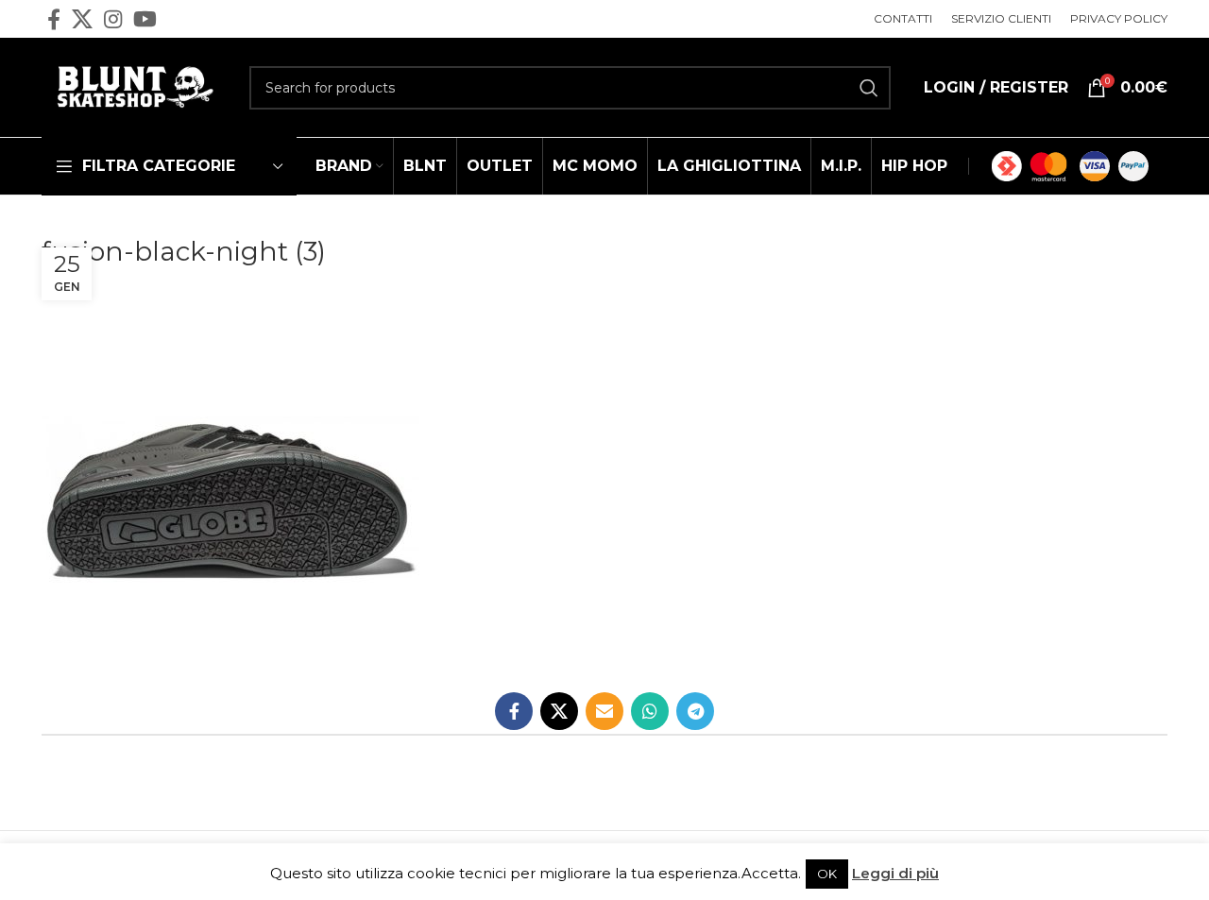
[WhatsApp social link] (650, 711)
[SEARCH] (869, 88)
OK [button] (827, 873)
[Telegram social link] (695, 711)
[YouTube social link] (145, 19)
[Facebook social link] (54, 19)
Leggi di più (895, 873)
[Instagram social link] (113, 19)
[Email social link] (604, 711)
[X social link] (82, 19)
